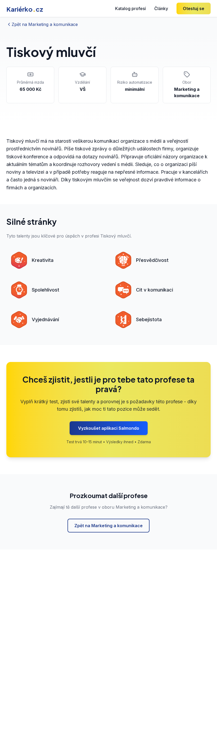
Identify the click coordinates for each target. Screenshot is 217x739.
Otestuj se (193, 8)
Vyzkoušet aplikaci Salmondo (108, 428)
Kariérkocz (24, 9)
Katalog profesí (130, 8)
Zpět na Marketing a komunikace (108, 525)
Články (161, 8)
